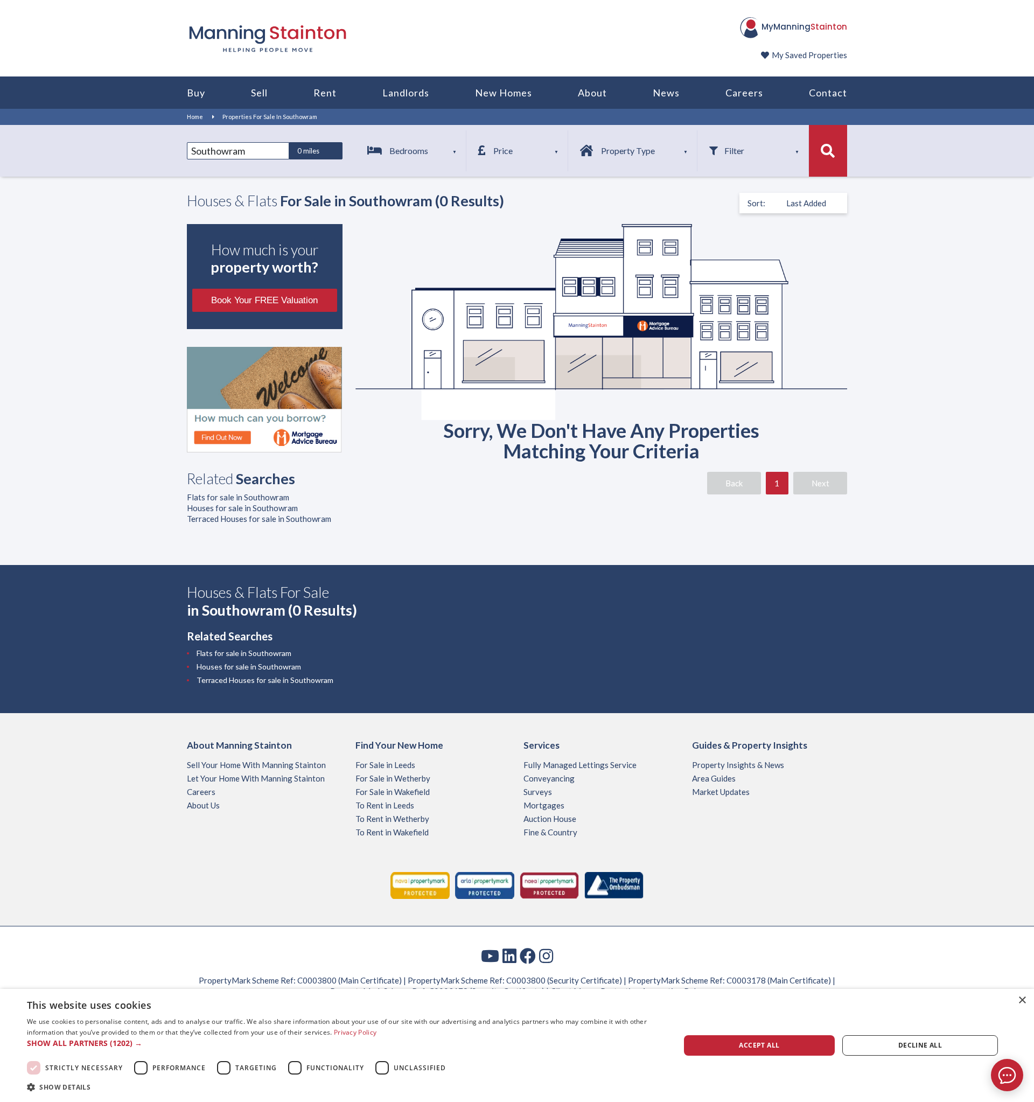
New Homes (503, 93)
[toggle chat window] (1007, 1075)
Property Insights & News (738, 765)
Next (820, 483)
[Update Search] (828, 151)
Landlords (405, 93)
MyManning (804, 26)
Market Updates (721, 792)
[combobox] (238, 150)
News (666, 93)
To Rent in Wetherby (392, 819)
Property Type (628, 150)
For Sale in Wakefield (392, 792)
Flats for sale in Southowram (238, 497)
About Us (203, 805)
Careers (744, 93)
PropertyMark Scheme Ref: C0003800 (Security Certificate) (515, 980)
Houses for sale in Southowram (242, 508)
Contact (828, 93)
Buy (196, 93)
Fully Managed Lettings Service (580, 765)
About (592, 93)
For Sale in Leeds (385, 765)
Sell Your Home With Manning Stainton (256, 765)
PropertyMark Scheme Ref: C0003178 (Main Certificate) (729, 980)
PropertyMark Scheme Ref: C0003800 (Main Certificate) (300, 980)
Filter (734, 150)
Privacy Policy (355, 1032)
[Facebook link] (528, 955)
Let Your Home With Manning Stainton (256, 778)
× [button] (1022, 1000)
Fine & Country (550, 832)
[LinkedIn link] (509, 955)
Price (503, 150)
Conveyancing (549, 778)
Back (734, 483)
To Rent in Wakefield (392, 832)
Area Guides (714, 778)
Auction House (549, 819)
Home (195, 116)
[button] (344, 1043)
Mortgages (543, 805)
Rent (325, 93)
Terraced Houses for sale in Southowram (259, 519)
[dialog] (517, 1045)
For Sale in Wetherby (392, 778)
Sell (259, 93)
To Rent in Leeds (384, 805)
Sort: (756, 203)
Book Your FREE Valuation (264, 300)
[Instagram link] (546, 955)
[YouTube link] (490, 955)
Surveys (537, 792)
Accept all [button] (759, 1045)
